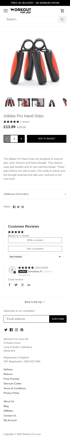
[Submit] (62, 19)
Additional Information (16, 194)
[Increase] (21, 139)
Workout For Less (31, 434)
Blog (6, 406)
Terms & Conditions (15, 388)
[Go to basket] (62, 11)
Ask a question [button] (35, 248)
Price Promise (11, 378)
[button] (12, 121)
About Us (9, 401)
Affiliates (8, 410)
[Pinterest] (21, 329)
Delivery (8, 369)
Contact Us (10, 415)
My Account (10, 420)
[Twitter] (5, 329)
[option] (10, 102)
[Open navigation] (6, 10)
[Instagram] (16, 329)
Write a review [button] (35, 240)
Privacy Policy (11, 393)
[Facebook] (11, 329)
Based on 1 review (18, 235)
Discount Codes (13, 383)
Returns (8, 374)
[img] (26, 267)
